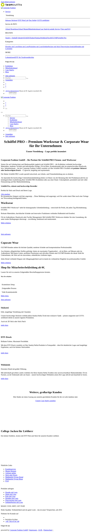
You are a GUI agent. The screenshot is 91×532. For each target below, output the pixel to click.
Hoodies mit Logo (11, 47)
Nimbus (37, 38)
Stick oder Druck (11, 475)
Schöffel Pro (62, 38)
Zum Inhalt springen (8, 2)
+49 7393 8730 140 (12, 521)
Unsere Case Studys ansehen (45, 401)
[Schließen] (2, 112)
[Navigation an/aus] (6, 108)
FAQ (68, 29)
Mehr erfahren (6, 223)
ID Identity (19, 38)
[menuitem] (8, 12)
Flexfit (49, 38)
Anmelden (9, 80)
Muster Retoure (10, 471)
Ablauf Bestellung (11, 29)
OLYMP (54, 38)
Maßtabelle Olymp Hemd (14, 477)
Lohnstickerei (10, 57)
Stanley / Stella (10, 38)
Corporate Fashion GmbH (19, 530)
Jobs (32, 57)
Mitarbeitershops (34, 29)
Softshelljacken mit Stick (51, 47)
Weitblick (43, 38)
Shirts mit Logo (23, 47)
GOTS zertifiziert (43, 20)
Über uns (63, 29)
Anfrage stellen (10, 473)
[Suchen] (27, 78)
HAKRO (26, 38)
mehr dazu (4, 325)
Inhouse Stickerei (11, 20)
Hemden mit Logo (11, 498)
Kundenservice (10, 469)
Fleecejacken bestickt (67, 47)
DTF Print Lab (23, 20)
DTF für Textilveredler (23, 57)
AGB (40, 530)
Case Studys (44, 29)
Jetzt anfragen (10, 76)
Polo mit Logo (10, 496)
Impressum (33, 530)
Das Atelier (33, 20)
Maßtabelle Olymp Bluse (14, 479)
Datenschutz (48, 530)
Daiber (32, 38)
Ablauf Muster (23, 29)
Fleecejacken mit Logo (13, 500)
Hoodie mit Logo (11, 492)
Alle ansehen (5, 194)
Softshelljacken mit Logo (14, 502)
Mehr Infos (5, 296)
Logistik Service (54, 29)
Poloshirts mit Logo (36, 47)
